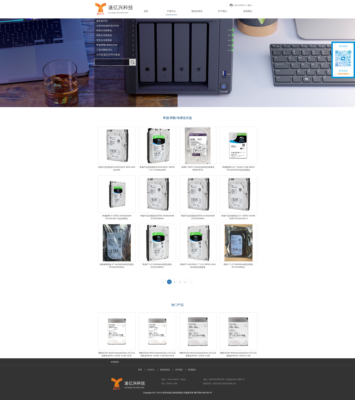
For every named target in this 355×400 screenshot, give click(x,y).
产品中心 (171, 11)
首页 (146, 11)
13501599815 (343, 73)
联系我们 (248, 11)
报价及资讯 (196, 11)
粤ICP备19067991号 (203, 392)
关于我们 (222, 11)
